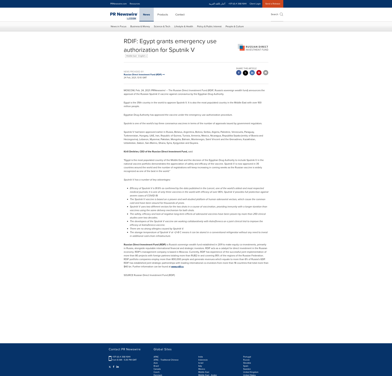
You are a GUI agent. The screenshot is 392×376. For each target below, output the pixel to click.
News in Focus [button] (118, 26)
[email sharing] (265, 73)
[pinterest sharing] (259, 73)
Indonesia (202, 359)
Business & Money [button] (140, 26)
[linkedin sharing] (252, 73)
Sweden (247, 369)
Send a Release (272, 3)
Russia (246, 359)
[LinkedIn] (118, 366)
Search (274, 14)
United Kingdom (250, 372)
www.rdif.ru (177, 266)
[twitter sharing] (245, 73)
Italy (200, 366)
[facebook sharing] (238, 73)
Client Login (255, 3)
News (146, 15)
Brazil (156, 366)
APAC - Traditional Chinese (166, 359)
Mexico (201, 369)
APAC (156, 356)
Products (162, 15)
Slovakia (247, 363)
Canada (157, 369)
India (200, 356)
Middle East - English (135, 56)
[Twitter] (110, 366)
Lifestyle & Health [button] (183, 26)
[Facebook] (113, 366)
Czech (157, 372)
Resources (135, 3)
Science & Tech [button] (162, 26)
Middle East (203, 372)
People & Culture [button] (235, 26)
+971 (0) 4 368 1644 (121, 356)
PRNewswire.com (118, 3)
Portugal (247, 356)
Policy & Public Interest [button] (209, 26)
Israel (200, 363)
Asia (156, 363)
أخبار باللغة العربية (217, 3)
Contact (180, 15)
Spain (245, 366)
